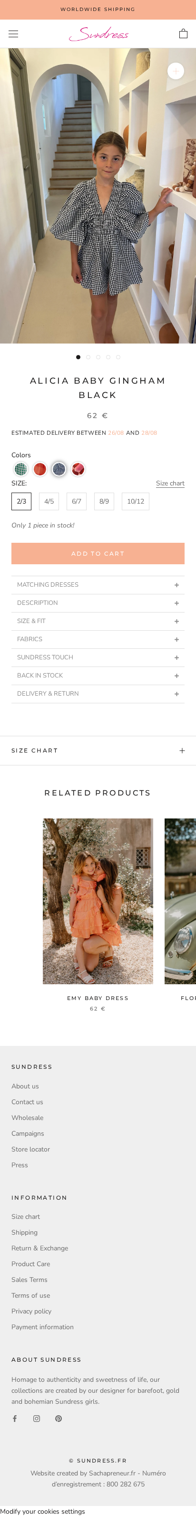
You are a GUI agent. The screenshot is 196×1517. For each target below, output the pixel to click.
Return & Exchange (39, 1248)
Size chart (170, 483)
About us (25, 1086)
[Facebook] (14, 1418)
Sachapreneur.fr (112, 1473)
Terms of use (30, 1295)
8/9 (104, 501)
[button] (21, 469)
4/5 (49, 501)
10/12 (135, 501)
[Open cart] (183, 34)
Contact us (27, 1102)
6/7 (76, 501)
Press (19, 1165)
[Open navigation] (13, 34)
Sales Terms (29, 1279)
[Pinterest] (58, 1418)
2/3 (21, 501)
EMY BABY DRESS (98, 998)
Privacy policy (31, 1311)
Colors (21, 455)
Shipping (24, 1232)
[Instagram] (36, 1418)
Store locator (30, 1149)
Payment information (42, 1327)
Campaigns (27, 1133)
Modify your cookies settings (42, 1511)
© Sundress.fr (98, 1460)
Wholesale (27, 1117)
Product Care (30, 1264)
